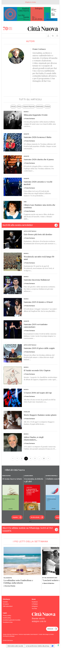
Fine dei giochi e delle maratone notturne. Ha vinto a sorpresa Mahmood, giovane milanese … (39, 289)
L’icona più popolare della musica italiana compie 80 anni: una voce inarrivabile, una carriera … (40, 124)
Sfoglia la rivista (30, 2)
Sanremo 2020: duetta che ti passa (39, 160)
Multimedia (39, 106)
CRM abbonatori (8, 606)
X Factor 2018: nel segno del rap (38, 393)
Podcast (47, 106)
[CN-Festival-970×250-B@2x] (30, 14)
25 (44, 458)
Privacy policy (7, 615)
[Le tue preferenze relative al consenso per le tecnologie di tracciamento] (58, 645)
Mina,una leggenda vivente (36, 115)
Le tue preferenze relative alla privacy (37, 646)
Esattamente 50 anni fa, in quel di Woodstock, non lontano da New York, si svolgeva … (39, 268)
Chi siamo (6, 604)
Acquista (15, 517)
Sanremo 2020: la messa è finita (37, 137)
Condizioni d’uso (8, 622)
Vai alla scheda (35, 517)
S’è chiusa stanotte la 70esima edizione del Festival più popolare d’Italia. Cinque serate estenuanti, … (40, 146)
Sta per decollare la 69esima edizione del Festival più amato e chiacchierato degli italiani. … (39, 357)
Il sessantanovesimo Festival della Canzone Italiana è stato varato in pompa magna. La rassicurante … (40, 336)
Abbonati (50, 629)
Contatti (5, 602)
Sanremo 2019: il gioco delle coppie (39, 348)
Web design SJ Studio (48, 634)
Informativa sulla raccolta (15, 646)
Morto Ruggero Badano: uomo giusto (40, 415)
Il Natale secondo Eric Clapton (37, 371)
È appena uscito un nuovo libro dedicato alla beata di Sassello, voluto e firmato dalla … (39, 217)
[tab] (29, 521)
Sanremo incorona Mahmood (37, 280)
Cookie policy (7, 618)
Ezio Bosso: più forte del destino (38, 235)
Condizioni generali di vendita (11, 620)
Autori (30, 41)
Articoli (13, 106)
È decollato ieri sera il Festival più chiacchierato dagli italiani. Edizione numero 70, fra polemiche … (37, 193)
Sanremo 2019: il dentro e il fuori (38, 302)
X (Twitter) (35, 604)
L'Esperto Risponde (28, 106)
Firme (19, 106)
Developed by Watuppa (8, 636)
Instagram (35, 606)
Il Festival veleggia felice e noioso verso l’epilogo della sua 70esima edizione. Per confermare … (39, 169)
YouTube (34, 608)
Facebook (35, 602)
